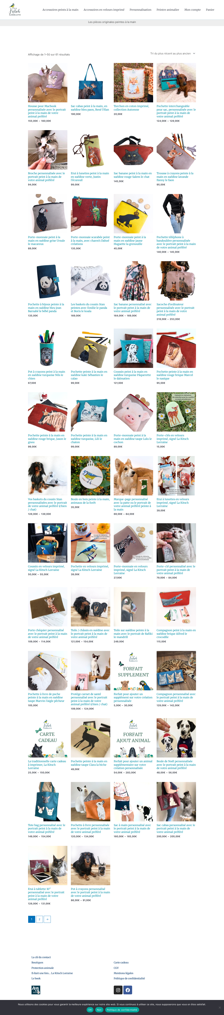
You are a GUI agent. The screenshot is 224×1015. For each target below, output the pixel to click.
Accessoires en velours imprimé (104, 9)
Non (99, 1009)
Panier (210, 9)
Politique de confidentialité (129, 978)
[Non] (219, 1007)
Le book (36, 978)
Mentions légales (123, 973)
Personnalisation (140, 9)
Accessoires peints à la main (60, 9)
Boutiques (37, 962)
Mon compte (192, 9)
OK (90, 1009)
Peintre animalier (168, 9)
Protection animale (42, 968)
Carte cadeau (121, 962)
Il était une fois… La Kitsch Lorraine (52, 973)
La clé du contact (41, 957)
